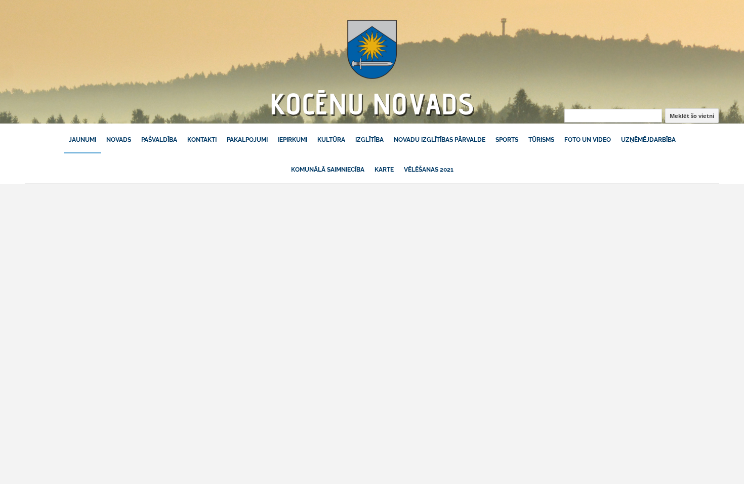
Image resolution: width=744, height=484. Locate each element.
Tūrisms (541, 139)
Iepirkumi (292, 139)
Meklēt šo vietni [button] (692, 115)
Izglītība (369, 139)
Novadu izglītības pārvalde (439, 139)
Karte (384, 169)
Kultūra (331, 139)
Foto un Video (587, 139)
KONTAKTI (202, 139)
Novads (118, 139)
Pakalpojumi (247, 139)
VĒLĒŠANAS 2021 (428, 169)
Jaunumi (82, 139)
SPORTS (506, 139)
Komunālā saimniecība (327, 169)
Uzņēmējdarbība (648, 139)
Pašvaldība (159, 139)
